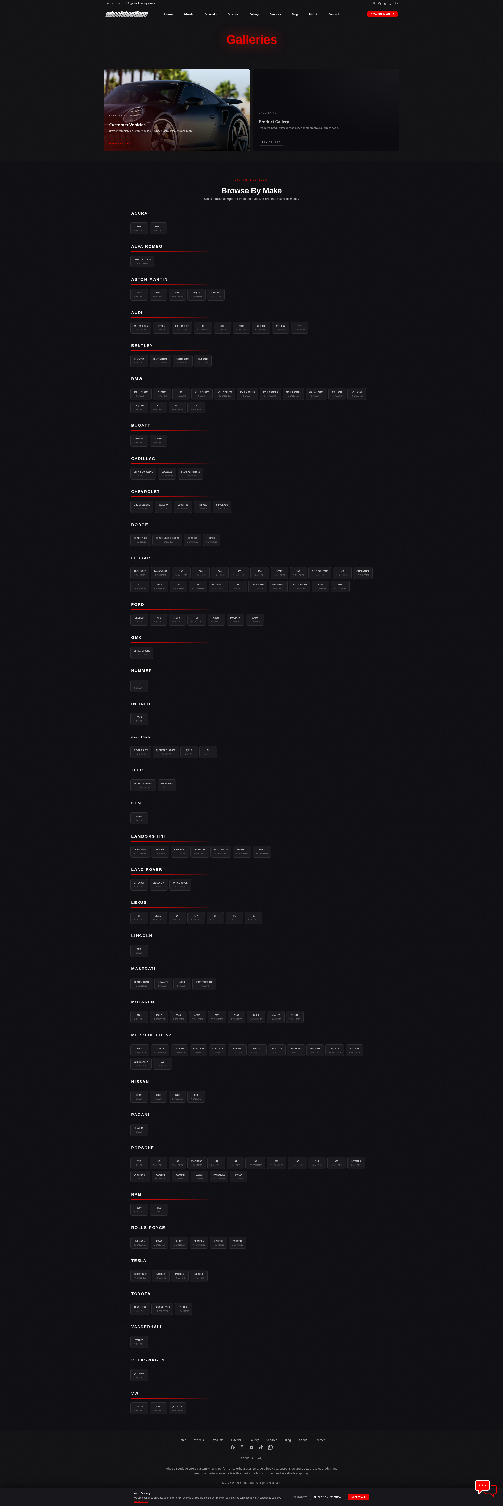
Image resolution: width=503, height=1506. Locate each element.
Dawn (159, 1243)
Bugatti (141, 425)
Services (275, 14)
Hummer (141, 671)
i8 (181, 394)
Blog (295, 14)
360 (220, 573)
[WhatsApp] (396, 3)
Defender (139, 884)
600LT (159, 1017)
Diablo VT (160, 851)
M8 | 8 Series (316, 394)
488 (260, 573)
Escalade (167, 474)
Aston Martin (149, 279)
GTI (158, 1408)
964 (216, 1163)
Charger (192, 540)
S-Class (335, 1050)
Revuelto (242, 851)
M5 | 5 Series (270, 394)
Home (168, 14)
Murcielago (221, 851)
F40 (178, 586)
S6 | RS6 (261, 328)
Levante (163, 984)
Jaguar (141, 737)
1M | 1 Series (141, 394)
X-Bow (139, 818)
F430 (198, 586)
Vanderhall (147, 1327)
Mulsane (202, 361)
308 (201, 573)
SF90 (340, 586)
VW (135, 1393)
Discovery (158, 884)
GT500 (216, 619)
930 (177, 1163)
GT (197, 619)
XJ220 (189, 752)
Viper (211, 540)
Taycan (238, 1176)
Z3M (177, 407)
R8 (203, 328)
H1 (139, 686)
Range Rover (180, 884)
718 (139, 1163)
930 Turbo (196, 1163)
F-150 (158, 619)
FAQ (259, 1458)
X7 (158, 407)
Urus (262, 851)
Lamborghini (148, 836)
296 (181, 573)
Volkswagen (148, 1360)
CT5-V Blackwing (143, 474)
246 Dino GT (160, 573)
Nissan (140, 1082)
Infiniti (141, 704)
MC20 (182, 984)
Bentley (142, 345)
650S (178, 1017)
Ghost (179, 1243)
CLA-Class (198, 1050)
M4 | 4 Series (247, 394)
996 (317, 1163)
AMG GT (140, 1050)
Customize (300, 1497)
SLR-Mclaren (141, 1063)
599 (298, 573)
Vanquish (196, 294)
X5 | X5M (357, 394)
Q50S (139, 719)
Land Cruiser (162, 1309)
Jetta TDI (177, 1408)
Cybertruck (140, 1276)
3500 (139, 1209)
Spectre (218, 1243)
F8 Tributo (218, 586)
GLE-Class (296, 1050)
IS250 (158, 917)
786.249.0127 (112, 3)
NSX (139, 228)
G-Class (257, 1050)
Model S (179, 1276)
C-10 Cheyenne (142, 507)
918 (158, 1163)
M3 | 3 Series (225, 394)
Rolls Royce (148, 1227)
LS (215, 917)
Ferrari (141, 558)
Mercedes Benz (151, 1035)
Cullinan (140, 1243)
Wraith (237, 1243)
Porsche (142, 1148)
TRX (159, 1209)
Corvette (183, 507)
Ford (137, 604)
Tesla (139, 1260)
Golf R (139, 1408)
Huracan (200, 851)
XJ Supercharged (165, 752)
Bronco (139, 619)
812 (342, 573)
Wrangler (167, 785)
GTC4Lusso (258, 586)
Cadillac (143, 458)
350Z (158, 1097)
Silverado (222, 507)
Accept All (358, 1497)
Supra (183, 1309)
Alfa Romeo (147, 246)
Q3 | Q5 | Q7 (182, 328)
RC (234, 917)
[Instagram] (374, 3)
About (313, 14)
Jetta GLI (139, 1375)
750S (236, 1017)
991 (255, 1163)
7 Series (162, 394)
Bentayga (139, 361)
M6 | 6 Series (293, 394)
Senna (294, 1017)
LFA (196, 917)
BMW (137, 379)
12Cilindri (140, 573)
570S (139, 1017)
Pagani (140, 1115)
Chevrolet (145, 491)
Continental (160, 361)
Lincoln (141, 936)
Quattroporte (204, 984)
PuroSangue (300, 586)
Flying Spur (182, 361)
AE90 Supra (140, 1309)
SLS (163, 1063)
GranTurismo (142, 984)
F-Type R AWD (141, 752)
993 (297, 1163)
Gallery (254, 14)
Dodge (139, 525)
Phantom (199, 1243)
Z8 (196, 407)
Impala (202, 507)
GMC (136, 637)
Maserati (143, 969)
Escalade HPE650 (190, 474)
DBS (158, 294)
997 (337, 1163)
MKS (139, 951)
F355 (159, 586)
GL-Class (277, 1050)
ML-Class (315, 1050)
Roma (320, 586)
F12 (140, 586)
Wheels (188, 14)
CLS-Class (217, 1050)
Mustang (235, 619)
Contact (333, 14)
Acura (139, 213)
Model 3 (161, 1276)
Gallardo (179, 851)
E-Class (237, 1050)
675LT (197, 1017)
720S (217, 1017)
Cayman (180, 1176)
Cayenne (161, 1176)
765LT (256, 1017)
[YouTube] (385, 3)
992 (276, 1163)
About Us (247, 1458)
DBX (177, 294)
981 (235, 1163)
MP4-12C (275, 1017)
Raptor (255, 619)
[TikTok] (390, 3)
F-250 (177, 619)
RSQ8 (241, 328)
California (362, 573)
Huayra (139, 1130)
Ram (136, 1194)
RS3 (222, 328)
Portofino (278, 586)
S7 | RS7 (280, 328)
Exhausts (210, 14)
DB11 (139, 294)
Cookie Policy (141, 1501)
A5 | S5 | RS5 (141, 328)
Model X (199, 1276)
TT (299, 328)
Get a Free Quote (380, 14)
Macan (199, 1176)
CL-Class (179, 1050)
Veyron (158, 440)
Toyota (141, 1294)
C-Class (160, 1050)
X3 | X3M (337, 394)
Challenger (141, 540)
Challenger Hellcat (167, 540)
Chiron (139, 440)
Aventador (140, 851)
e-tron (161, 328)
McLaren (142, 1002)
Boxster (356, 1163)
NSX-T (158, 228)
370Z (177, 1097)
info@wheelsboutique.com (140, 3)
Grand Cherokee (143, 785)
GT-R (196, 1097)
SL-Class (354, 1050)
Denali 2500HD (142, 652)
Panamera (219, 1176)
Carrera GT (140, 1176)
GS (139, 917)
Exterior (233, 14)
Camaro (163, 507)
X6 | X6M (139, 407)
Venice (139, 1342)
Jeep (137, 770)
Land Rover (146, 869)
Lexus (139, 902)
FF (238, 586)
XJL (208, 752)
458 (239, 573)
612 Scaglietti (320, 573)
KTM (136, 803)
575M (279, 573)
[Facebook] (379, 3)
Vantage (215, 294)
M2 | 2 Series (202, 394)
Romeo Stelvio (142, 261)
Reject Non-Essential (328, 1497)
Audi (137, 312)
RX (253, 917)
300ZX (139, 1097)
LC (177, 917)
